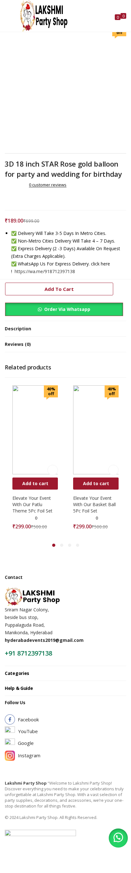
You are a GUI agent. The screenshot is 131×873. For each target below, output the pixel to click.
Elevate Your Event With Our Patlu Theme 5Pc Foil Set (32, 504)
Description (18, 329)
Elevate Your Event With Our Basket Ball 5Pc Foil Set (94, 504)
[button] (118, 838)
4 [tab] (77, 545)
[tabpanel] (35, 459)
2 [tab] (61, 545)
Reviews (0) (18, 344)
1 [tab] (53, 545)
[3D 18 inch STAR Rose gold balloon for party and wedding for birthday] (7, 198)
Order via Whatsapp (67, 309)
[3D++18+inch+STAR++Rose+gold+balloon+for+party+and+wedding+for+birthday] (15, 198)
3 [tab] (69, 545)
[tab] (65, 329)
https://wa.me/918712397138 (45, 271)
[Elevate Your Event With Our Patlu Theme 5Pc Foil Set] (56, 429)
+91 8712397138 (28, 653)
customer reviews (47, 185)
